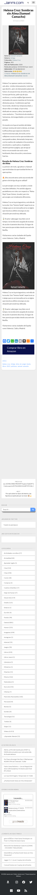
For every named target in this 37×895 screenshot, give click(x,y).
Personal (7, 702)
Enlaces (6, 607)
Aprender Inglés (9, 563)
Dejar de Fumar (9, 593)
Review (6, 707)
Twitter (6, 721)
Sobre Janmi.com (19, 874)
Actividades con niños (11, 553)
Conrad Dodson (9, 865)
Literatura (7, 662)
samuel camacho (23, 366)
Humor (6, 627)
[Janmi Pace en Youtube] (18, 889)
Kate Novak (12, 802)
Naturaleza (8, 682)
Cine (5, 568)
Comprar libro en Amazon (16, 349)
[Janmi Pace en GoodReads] (11, 889)
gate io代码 (8, 838)
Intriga (13, 58)
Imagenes (7, 632)
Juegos (6, 647)
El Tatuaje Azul (13, 801)
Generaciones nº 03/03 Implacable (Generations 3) (16, 810)
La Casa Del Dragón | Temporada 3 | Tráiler (18, 776)
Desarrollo (7, 598)
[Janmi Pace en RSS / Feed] (25, 889)
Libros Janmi (8, 657)
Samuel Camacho (16, 56)
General (6, 622)
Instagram (7, 637)
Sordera (6, 711)
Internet (6, 642)
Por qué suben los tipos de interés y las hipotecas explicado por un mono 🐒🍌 (18, 494)
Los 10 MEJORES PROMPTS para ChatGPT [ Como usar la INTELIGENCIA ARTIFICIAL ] (18, 484)
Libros (4, 361)
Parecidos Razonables (11, 697)
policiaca (14, 366)
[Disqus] (18, 401)
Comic (6, 578)
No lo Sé (7, 687)
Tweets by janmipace (10, 525)
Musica (6, 677)
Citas (5, 573)
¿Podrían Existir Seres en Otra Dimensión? (18, 781)
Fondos (6, 617)
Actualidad (7, 558)
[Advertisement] (19, 334)
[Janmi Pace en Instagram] (16, 881)
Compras (7, 583)
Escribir (6, 612)
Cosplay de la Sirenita (24, 860)
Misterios (7, 667)
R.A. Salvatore (8, 814)
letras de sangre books (23, 364)
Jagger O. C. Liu (9, 860)
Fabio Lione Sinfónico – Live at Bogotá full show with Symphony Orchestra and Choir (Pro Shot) (18, 768)
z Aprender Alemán (10, 736)
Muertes (7, 672)
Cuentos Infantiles (10, 588)
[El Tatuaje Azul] (6, 804)
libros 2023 (6, 366)
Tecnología (7, 716)
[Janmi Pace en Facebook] (23, 881)
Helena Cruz (16, 60)
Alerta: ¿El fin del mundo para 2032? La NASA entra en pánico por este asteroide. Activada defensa (18, 752)
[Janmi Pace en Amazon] (8, 881)
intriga (13, 364)
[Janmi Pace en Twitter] (30, 881)
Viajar (6, 726)
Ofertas (6, 692)
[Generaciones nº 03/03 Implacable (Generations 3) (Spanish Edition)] (6, 810)
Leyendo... (18, 798)
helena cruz (6, 364)
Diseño (6, 602)
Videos (6, 731)
